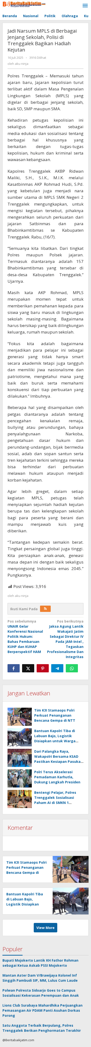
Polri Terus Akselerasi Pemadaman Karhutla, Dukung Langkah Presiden (57, 777)
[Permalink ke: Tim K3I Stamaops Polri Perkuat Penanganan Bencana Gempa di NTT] (20, 717)
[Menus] (85, 6)
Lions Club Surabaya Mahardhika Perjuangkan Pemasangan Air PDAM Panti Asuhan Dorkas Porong (42, 1010)
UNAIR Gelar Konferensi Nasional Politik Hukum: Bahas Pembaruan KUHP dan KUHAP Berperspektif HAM (25, 636)
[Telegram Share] (57, 668)
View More (45, 927)
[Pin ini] (43, 668)
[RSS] (45, 609)
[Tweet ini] (28, 668)
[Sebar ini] (14, 668)
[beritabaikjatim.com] (24, 3)
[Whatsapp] (72, 668)
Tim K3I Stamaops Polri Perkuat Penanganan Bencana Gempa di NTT (54, 715)
